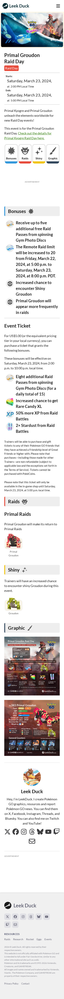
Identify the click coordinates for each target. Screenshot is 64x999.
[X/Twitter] (7, 916)
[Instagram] (23, 916)
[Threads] (31, 916)
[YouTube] (46, 916)
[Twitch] (7, 924)
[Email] (15, 924)
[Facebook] (15, 916)
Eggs (39, 939)
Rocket (30, 939)
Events (48, 939)
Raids (7, 939)
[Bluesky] (39, 916)
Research (18, 939)
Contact (25, 983)
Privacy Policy (11, 983)
